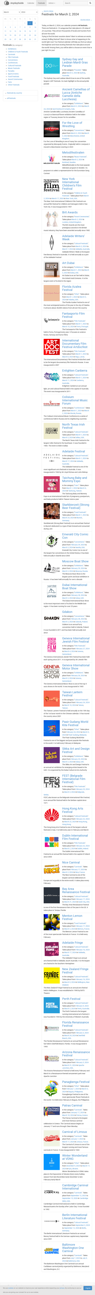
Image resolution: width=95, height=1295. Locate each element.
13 (15, 31)
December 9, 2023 (73, 1166)
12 (10, 31)
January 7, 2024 (77, 1139)
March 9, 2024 (69, 982)
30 (30, 39)
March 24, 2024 (68, 518)
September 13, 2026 (70, 1198)
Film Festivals (13, 57)
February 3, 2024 (82, 1033)
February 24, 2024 (83, 702)
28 (20, 39)
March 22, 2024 (70, 822)
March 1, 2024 (76, 270)
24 (35, 35)
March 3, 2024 (67, 437)
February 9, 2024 (82, 1006)
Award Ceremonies (15, 79)
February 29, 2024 (78, 545)
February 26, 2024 (78, 675)
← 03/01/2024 (47, 11)
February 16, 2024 (83, 950)
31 (35, 39)
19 (10, 35)
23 (30, 35)
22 (25, 35)
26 (10, 39)
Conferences (13, 63)
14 (20, 31)
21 (20, 35)
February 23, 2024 (78, 759)
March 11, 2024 (68, 380)
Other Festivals (13, 85)
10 (35, 27)
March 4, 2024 (69, 651)
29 (25, 39)
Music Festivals (14, 68)
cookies (10, 1288)
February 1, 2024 (72, 1089)
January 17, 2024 (77, 1112)
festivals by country (14, 93)
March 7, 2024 (67, 249)
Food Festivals (13, 76)
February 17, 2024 (78, 869)
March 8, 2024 (67, 357)
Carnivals (11, 54)
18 (5, 35)
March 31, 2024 (70, 902)
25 (5, 39)
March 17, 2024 (58, 198)
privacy (62, 1288)
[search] (90, 3)
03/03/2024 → (86, 20)
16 (30, 31)
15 (25, 31)
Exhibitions (12, 49)
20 (15, 35)
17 (35, 31)
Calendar (30, 3)
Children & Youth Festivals (18, 52)
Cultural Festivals (14, 66)
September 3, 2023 (83, 1225)
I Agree (87, 1288)
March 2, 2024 (72, 73)
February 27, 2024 (83, 649)
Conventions (13, 60)
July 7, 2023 (75, 1258)
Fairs (10, 82)
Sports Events (13, 74)
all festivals (11, 98)
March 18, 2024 (68, 1115)
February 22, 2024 (83, 819)
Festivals (41, 3)
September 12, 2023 (78, 1196)
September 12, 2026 (72, 1228)
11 (5, 31)
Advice (51, 3)
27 (15, 39)
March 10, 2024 (68, 327)
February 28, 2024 (78, 595)
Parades (11, 71)
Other (76, 294)
